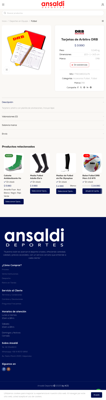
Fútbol (34, 21)
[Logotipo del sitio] (53, 4)
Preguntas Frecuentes (11, 303)
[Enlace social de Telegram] (90, 87)
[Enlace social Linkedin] (87, 87)
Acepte (97, 395)
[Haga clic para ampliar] (7, 70)
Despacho (6, 278)
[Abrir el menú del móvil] (3, 4)
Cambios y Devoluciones (12, 299)
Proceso (5, 269)
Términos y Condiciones (12, 295)
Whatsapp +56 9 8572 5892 (15, 351)
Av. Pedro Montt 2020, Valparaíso (17, 356)
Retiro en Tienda (9, 282)
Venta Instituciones (10, 274)
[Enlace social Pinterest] (84, 87)
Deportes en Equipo (19, 21)
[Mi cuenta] (102, 4)
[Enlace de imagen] (34, 237)
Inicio (4, 21)
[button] (92, 191)
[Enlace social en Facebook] (78, 87)
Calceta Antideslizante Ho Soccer (12, 178)
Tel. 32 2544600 (9, 347)
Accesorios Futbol (81, 78)
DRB (83, 83)
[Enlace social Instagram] (8, 369)
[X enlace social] (81, 87)
